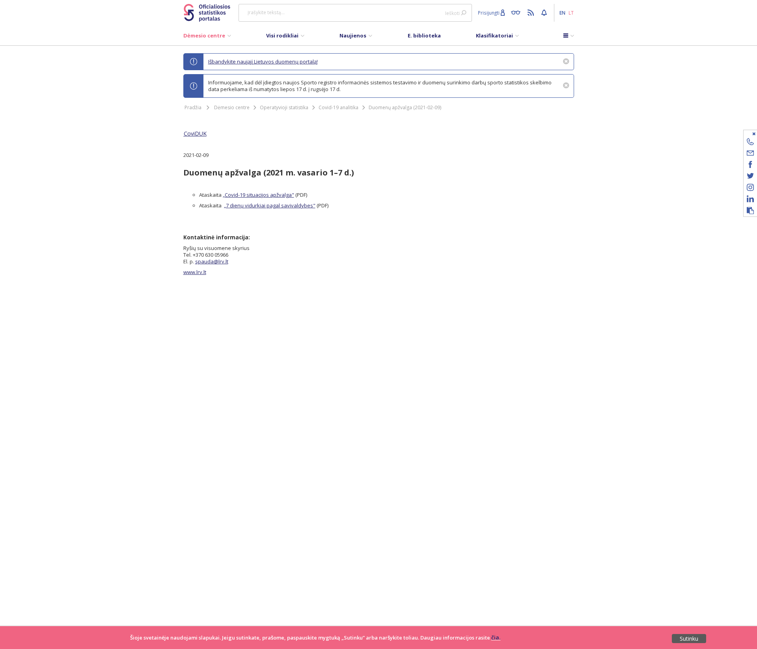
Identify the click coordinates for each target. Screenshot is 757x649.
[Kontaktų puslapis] (750, 143)
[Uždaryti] (745, 133)
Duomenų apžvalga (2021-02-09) (405, 107)
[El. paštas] (750, 154)
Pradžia (193, 107)
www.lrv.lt (194, 272)
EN (562, 12)
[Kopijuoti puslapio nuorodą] (750, 210)
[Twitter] (750, 177)
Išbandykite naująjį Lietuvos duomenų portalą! (263, 61)
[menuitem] (207, 37)
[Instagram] (750, 189)
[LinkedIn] (750, 200)
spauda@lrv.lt (211, 261)
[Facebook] (750, 166)
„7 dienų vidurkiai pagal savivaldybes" (269, 205)
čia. (496, 637)
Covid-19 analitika (338, 107)
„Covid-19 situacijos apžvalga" (258, 194)
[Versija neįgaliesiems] (517, 12)
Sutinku (689, 638)
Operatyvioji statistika (284, 107)
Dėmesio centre (232, 107)
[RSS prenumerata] (532, 12)
